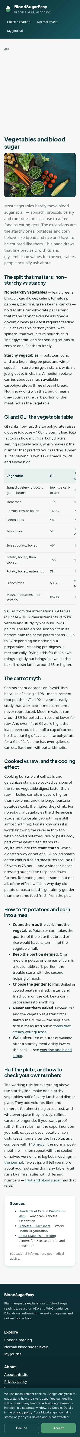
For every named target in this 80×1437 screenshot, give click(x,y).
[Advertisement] (40, 93)
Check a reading (19, 22)
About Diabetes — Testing (37, 1236)
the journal (13, 1162)
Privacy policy (15, 1381)
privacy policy (22, 1412)
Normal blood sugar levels (26, 1346)
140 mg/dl (36, 1144)
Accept (58, 1428)
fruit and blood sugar (43, 1180)
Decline (21, 1428)
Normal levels (47, 22)
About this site (16, 1374)
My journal (15, 30)
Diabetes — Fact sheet (34, 1226)
